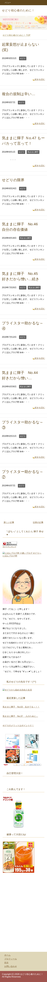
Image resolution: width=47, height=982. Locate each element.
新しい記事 (9, 522)
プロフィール (10, 959)
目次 (6, 963)
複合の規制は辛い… (18, 94)
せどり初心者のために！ (18, 10)
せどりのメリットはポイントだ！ (18, 725)
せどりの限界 (13, 180)
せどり (22, 58)
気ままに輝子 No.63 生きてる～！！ (21, 707)
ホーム (7, 955)
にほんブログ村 (10, 556)
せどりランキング (9, 547)
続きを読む (40, 79)
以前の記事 (38, 522)
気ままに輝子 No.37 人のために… (20, 716)
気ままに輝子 (33, 152)
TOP (16, 35)
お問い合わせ (10, 966)
